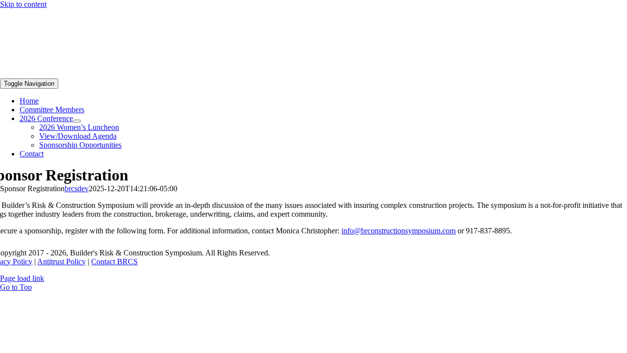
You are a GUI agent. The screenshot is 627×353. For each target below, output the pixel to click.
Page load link (22, 278)
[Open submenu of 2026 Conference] (77, 121)
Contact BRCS (114, 261)
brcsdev (77, 188)
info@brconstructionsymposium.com (398, 231)
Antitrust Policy (61, 261)
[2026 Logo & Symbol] (73, 74)
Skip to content (23, 4)
